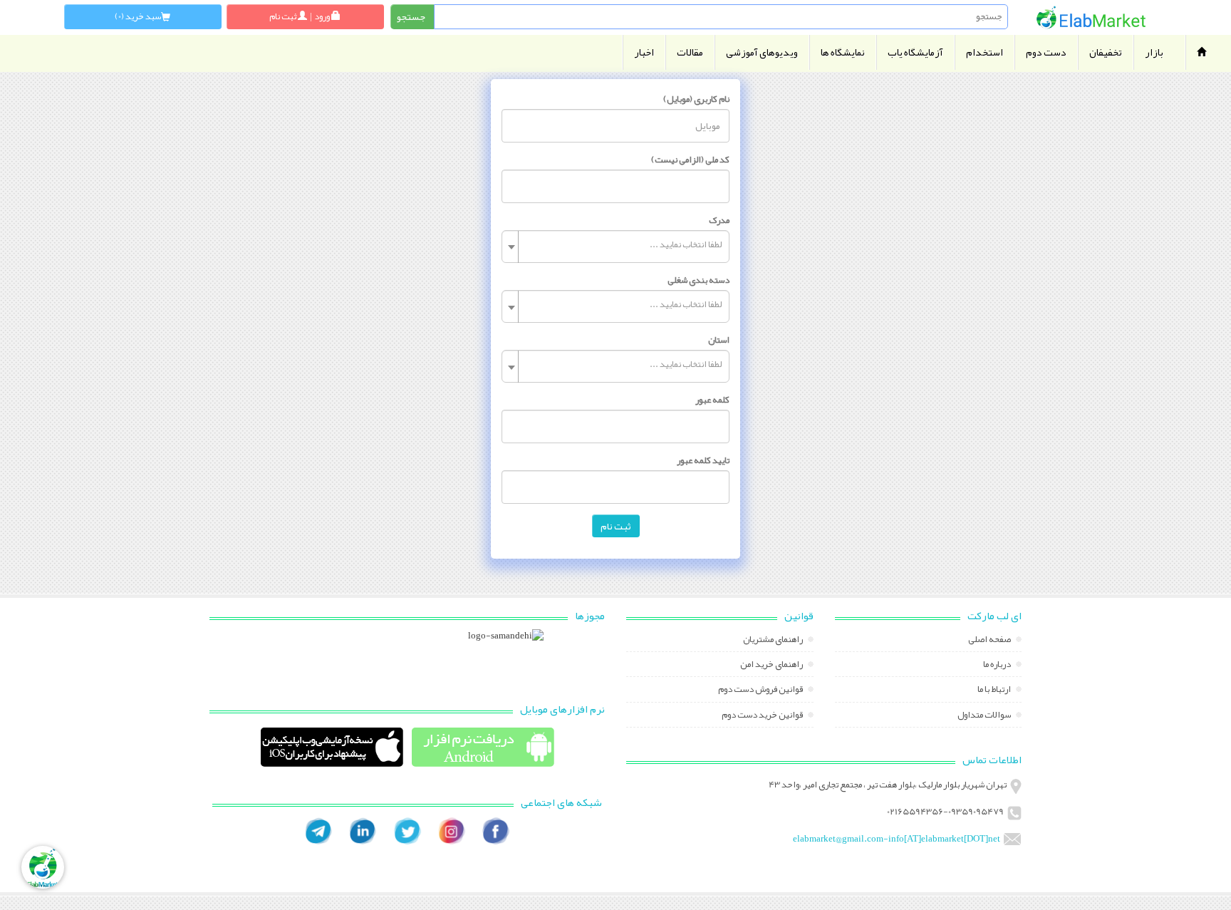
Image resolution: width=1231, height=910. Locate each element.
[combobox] (615, 246)
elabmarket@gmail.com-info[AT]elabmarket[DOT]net (896, 838)
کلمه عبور (712, 399)
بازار (1154, 52)
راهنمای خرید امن (772, 665)
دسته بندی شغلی (698, 280)
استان (718, 340)
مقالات (690, 52)
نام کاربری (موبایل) (696, 99)
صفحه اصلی (990, 640)
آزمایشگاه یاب (915, 52)
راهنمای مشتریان (773, 640)
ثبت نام (616, 526)
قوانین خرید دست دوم (763, 716)
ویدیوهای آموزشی (762, 52)
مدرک (719, 220)
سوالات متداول (984, 716)
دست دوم (1046, 52)
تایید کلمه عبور (703, 460)
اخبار (644, 52)
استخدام (984, 52)
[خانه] (1091, 17)
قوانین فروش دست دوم (761, 690)
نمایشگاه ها (843, 52)
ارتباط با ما (994, 690)
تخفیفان (1105, 52)
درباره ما (997, 665)
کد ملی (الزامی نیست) (690, 159)
